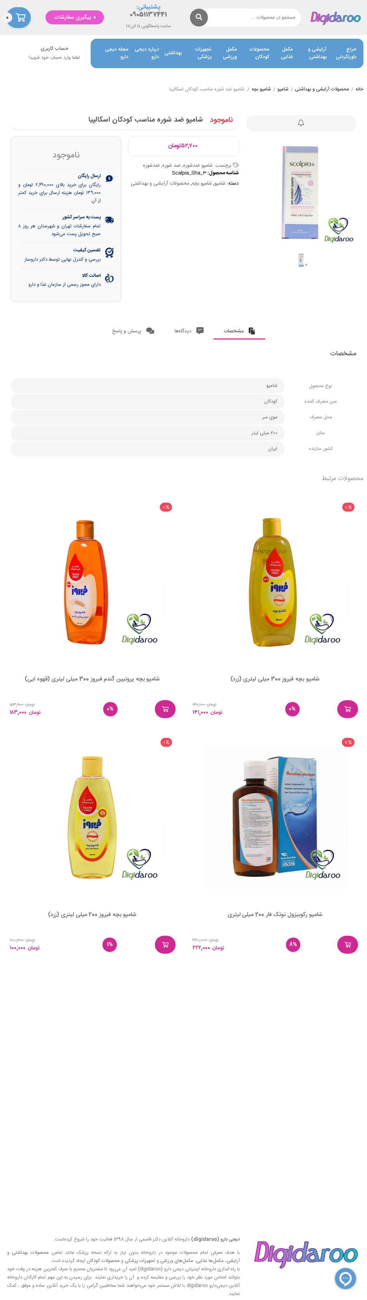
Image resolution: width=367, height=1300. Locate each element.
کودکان (270, 401)
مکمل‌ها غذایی (210, 1261)
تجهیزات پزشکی (203, 53)
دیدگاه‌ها (184, 331)
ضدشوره (151, 165)
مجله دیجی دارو (116, 53)
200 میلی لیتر (264, 433)
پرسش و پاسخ (127, 331)
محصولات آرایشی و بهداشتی (322, 89)
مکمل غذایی (287, 53)
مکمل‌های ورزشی (176, 1261)
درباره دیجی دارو (147, 53)
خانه (359, 89)
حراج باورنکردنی (346, 53)
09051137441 (148, 15)
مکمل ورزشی (230, 53)
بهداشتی (173, 53)
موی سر (269, 417)
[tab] (239, 330)
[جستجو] (199, 18)
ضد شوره (171, 165)
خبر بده (301, 123)
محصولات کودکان (259, 53)
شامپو (283, 89)
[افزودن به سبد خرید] (347, 709)
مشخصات (234, 331)
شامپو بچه (261, 89)
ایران (272, 449)
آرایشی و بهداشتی (317, 53)
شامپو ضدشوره (198, 165)
